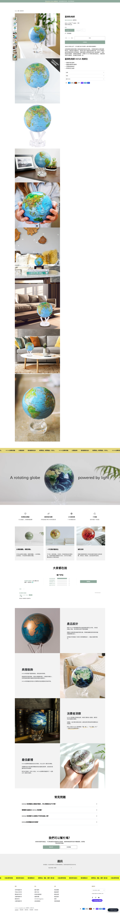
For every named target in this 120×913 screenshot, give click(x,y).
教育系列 (17, 898)
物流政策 (31, 909)
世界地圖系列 (18, 889)
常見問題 (69, 847)
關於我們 (37, 889)
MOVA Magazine (39, 898)
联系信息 (36, 909)
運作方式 (37, 892)
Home (16, 10)
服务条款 (26, 909)
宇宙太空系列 (18, 892)
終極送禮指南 (38, 894)
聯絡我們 (51, 847)
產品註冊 (56, 894)
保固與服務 (57, 901)
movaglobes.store (22, 907)
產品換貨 (56, 896)
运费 (71, 24)
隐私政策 (21, 909)
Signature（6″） (80, 31)
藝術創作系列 (18, 894)
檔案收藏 (37, 896)
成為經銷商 (37, 901)
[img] (22, 593)
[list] (60, 516)
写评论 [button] (88, 581)
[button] (68, 20)
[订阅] (71, 867)
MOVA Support (113, 910)
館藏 (18, 10)
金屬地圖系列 (18, 896)
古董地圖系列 (18, 901)
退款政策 (16, 910)
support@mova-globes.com (97, 893)
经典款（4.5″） (69, 31)
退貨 (55, 898)
